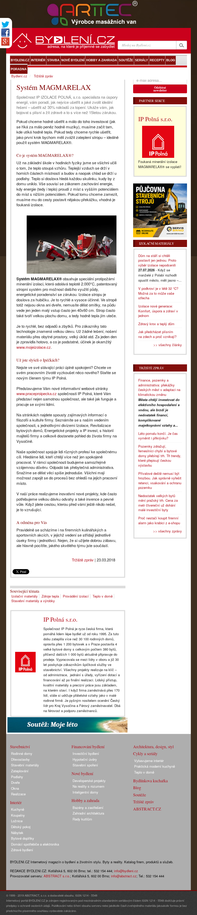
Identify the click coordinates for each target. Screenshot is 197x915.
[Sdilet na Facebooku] (5, 32)
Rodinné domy (21, 753)
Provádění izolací (76, 596)
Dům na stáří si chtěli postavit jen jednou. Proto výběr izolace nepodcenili (157, 260)
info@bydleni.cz (126, 870)
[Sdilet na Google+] (5, 41)
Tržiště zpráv (83, 559)
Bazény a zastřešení (88, 807)
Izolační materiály (24, 596)
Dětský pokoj (21, 826)
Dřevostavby (20, 759)
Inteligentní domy (85, 792)
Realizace (18, 793)
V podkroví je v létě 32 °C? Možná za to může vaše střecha (158, 293)
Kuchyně (17, 809)
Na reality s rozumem (88, 786)
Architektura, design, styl (153, 746)
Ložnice (17, 820)
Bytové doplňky (22, 838)
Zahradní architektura (88, 813)
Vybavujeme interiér (149, 760)
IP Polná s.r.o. (60, 619)
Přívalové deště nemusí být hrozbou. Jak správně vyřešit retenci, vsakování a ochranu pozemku (159, 480)
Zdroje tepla (50, 596)
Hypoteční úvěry (85, 759)
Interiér (16, 802)
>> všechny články (167, 344)
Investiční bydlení (86, 753)
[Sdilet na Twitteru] (5, 24)
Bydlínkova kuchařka (150, 780)
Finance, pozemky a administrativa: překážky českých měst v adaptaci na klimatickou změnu (159, 387)
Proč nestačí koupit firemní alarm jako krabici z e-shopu (159, 520)
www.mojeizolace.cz (33, 347)
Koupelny (18, 815)
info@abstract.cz (123, 875)
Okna (15, 788)
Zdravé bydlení (22, 849)
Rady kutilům (82, 819)
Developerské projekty (89, 780)
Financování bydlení (88, 746)
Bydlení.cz (19, 76)
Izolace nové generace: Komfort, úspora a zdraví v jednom (158, 311)
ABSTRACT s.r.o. (57, 875)
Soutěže (139, 794)
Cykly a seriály (145, 753)
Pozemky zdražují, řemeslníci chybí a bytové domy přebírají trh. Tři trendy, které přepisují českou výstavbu (159, 456)
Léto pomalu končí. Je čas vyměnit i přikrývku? (158, 436)
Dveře (15, 782)
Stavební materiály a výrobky (33, 600)
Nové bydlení (82, 773)
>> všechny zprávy (167, 531)
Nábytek (17, 832)
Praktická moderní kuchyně (154, 766)
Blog (137, 787)
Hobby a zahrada (85, 800)
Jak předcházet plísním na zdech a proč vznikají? (157, 334)
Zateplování (19, 770)
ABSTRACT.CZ (147, 808)
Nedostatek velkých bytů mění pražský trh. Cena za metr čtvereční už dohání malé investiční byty (158, 502)
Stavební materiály (25, 765)
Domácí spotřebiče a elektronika (35, 844)
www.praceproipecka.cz (36, 393)
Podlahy (17, 776)
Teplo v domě (103, 596)
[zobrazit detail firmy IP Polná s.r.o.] (25, 662)
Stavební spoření (85, 765)
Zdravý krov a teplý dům (156, 323)
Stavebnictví (20, 746)
